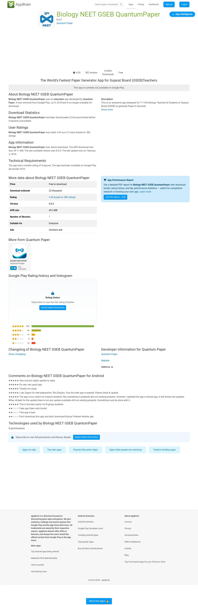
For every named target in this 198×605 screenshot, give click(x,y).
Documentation (131, 535)
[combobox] (107, 4)
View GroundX (37, 565)
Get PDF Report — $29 (116, 197)
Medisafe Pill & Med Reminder (44, 558)
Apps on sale (29, 449)
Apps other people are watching (125, 449)
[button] (145, 367)
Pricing (141, 4)
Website (105, 360)
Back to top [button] (191, 578)
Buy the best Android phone (90, 548)
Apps (131, 4)
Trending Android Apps (88, 535)
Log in (184, 4)
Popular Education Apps (85, 449)
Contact (128, 522)
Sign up (169, 4)
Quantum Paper (38, 240)
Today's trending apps (164, 449)
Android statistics (86, 522)
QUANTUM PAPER (18, 261)
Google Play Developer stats (90, 528)
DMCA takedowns (133, 542)
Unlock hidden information (53, 307)
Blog (127, 555)
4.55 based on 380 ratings (62, 197)
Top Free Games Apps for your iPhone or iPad (145, 562)
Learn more (145, 191)
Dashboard (154, 4)
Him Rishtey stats (39, 571)
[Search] (121, 4)
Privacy (128, 528)
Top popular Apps (86, 542)
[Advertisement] (95, 49)
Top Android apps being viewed (45, 551)
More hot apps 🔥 (99, 600)
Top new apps (54, 449)
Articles (128, 548)
